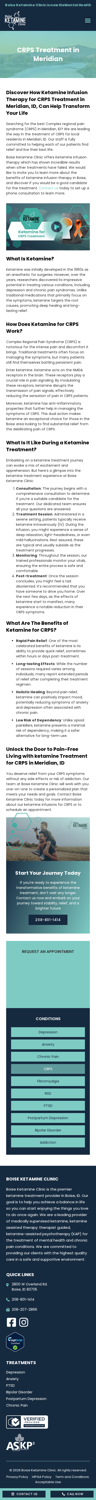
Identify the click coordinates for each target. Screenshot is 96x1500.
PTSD (48, 1105)
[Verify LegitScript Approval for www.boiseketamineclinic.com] (15, 1350)
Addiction (48, 1142)
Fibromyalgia (48, 1081)
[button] (88, 20)
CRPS (48, 1068)
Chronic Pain (48, 1056)
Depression (48, 1032)
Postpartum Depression (48, 1117)
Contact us (48, 188)
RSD (48, 1093)
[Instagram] (23, 1322)
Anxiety (48, 1044)
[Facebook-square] (11, 1322)
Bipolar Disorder (48, 1130)
